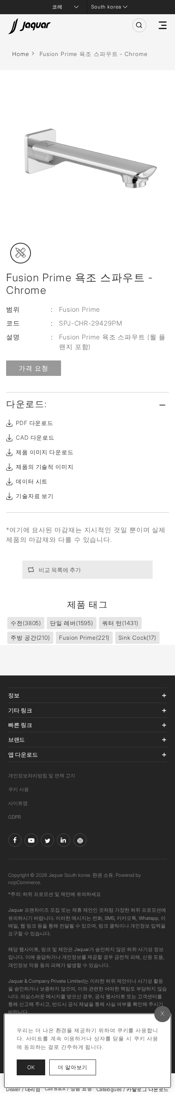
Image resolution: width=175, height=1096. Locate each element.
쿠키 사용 (18, 789)
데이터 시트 (32, 481)
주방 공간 (30, 637)
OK (31, 1067)
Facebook (15, 840)
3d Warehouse (80, 840)
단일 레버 (71, 622)
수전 (26, 622)
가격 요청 (33, 368)
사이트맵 (18, 803)
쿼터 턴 (120, 622)
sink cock (137, 637)
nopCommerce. (24, 882)
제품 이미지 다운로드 (45, 452)
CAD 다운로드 (35, 437)
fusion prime (84, 637)
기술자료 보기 (35, 495)
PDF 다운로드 (34, 422)
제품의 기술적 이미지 (45, 466)
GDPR (14, 817)
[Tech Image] (20, 253)
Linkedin (63, 840)
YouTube (31, 840)
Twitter (47, 840)
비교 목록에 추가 (60, 569)
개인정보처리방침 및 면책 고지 (41, 775)
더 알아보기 (77, 1067)
